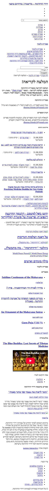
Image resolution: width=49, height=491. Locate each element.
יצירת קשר (38, 39)
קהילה (40, 32)
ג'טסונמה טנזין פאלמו (36, 307)
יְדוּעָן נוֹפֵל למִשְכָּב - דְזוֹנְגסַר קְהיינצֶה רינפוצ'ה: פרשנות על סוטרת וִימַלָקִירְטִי (24, 215)
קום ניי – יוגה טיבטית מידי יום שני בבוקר (27, 132)
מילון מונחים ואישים (35, 51)
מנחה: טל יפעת (36, 167)
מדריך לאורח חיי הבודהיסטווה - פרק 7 (24, 287)
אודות (40, 25)
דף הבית (44, 75)
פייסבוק (40, 473)
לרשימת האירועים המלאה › (37, 203)
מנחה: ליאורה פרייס (10, 165)
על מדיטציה (38, 482)
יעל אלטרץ (39, 283)
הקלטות (39, 379)
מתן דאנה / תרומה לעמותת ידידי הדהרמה (26, 61)
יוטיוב (40, 471)
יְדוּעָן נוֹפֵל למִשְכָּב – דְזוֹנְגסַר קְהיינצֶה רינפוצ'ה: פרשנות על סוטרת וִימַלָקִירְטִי (25, 57)
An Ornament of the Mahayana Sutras (22, 312)
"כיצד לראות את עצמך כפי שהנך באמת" (28, 392)
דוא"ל (45, 70)
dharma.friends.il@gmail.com (36, 107)
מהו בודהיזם (38, 480)
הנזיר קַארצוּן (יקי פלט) (20, 197)
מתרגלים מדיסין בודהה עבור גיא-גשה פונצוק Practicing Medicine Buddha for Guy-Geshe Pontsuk (23, 189)
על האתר (45, 418)
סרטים (40, 382)
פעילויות (39, 27)
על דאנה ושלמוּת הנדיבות (32, 237)
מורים (40, 29)
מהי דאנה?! (38, 452)
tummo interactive (30, 448)
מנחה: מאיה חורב (30, 179)
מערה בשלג (17, 90)
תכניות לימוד (38, 36)
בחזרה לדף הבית (36, 63)
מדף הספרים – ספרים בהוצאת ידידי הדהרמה (25, 54)
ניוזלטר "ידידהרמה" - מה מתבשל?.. (26, 248)
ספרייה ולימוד (42, 44)
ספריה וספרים (37, 34)
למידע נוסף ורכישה (34, 408)
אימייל (40, 468)
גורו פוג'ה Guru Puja (32, 322)
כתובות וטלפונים (36, 466)
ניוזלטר (40, 475)
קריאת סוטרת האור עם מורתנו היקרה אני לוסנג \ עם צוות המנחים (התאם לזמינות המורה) (22, 146)
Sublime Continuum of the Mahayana (22, 277)
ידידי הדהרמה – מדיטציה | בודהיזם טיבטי (28, 3)
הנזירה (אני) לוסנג (22, 152)
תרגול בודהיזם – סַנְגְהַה (34, 484)
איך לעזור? (38, 457)
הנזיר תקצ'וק (24, 165)
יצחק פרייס (24, 137)
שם (46, 67)
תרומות (40, 455)
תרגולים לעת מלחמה (34, 160)
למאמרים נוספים (41, 333)
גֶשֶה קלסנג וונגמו (37, 317)
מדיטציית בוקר (37, 172)
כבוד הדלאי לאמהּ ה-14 (38, 397)
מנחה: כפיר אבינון (15, 179)
